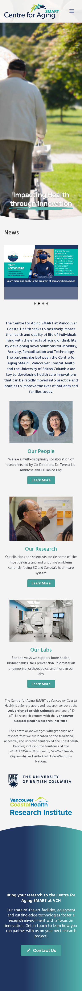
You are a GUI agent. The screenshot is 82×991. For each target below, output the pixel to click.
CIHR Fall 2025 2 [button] (47, 303)
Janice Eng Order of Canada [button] (35, 303)
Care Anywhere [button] (39, 303)
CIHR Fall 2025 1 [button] (43, 303)
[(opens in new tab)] (41, 781)
